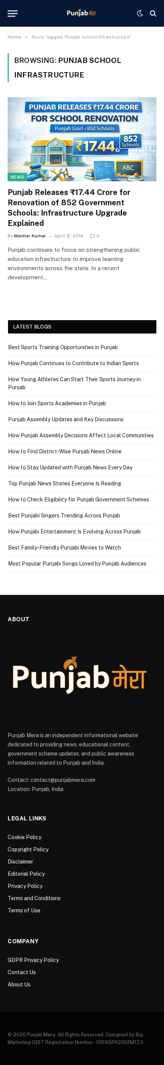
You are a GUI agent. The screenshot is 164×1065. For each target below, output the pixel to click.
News (17, 177)
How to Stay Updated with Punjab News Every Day (70, 467)
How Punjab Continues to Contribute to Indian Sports (73, 363)
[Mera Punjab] (82, 13)
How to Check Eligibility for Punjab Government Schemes (78, 499)
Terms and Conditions (34, 898)
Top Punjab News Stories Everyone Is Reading (64, 483)
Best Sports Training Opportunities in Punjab (63, 347)
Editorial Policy (26, 874)
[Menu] (13, 13)
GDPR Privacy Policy (33, 960)
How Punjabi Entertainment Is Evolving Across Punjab (74, 531)
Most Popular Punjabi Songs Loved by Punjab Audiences (77, 564)
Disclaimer (20, 862)
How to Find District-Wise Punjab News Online (65, 451)
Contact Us (22, 972)
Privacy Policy (25, 886)
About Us (19, 984)
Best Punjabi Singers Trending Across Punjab (64, 515)
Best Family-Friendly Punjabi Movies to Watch (64, 548)
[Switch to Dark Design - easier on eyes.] (140, 13)
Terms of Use (24, 910)
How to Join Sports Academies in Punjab (57, 403)
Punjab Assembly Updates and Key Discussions (66, 419)
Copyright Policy (28, 849)
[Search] (152, 13)
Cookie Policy (24, 837)
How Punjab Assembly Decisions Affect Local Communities (81, 435)
